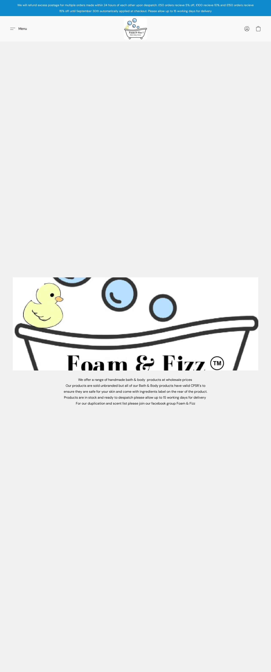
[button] (135, 28)
